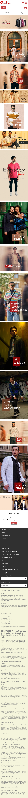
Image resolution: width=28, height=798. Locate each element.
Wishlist (4, 539)
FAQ (3, 560)
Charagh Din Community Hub (10, 569)
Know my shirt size (7, 722)
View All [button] (14, 523)
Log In (3, 7)
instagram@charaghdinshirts (12, 626)
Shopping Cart (6, 535)
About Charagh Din (7, 542)
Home (3, 532)
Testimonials (5, 545)
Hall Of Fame (5, 548)
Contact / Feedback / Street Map (10, 554)
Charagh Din (5, 616)
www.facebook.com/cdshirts (6, 627)
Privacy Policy (5, 563)
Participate (5, 566)
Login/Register (6, 529)
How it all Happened (8, 645)
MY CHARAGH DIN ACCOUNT (9, 557)
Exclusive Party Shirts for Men (7, 599)
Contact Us (12, 610)
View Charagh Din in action (9, 551)
